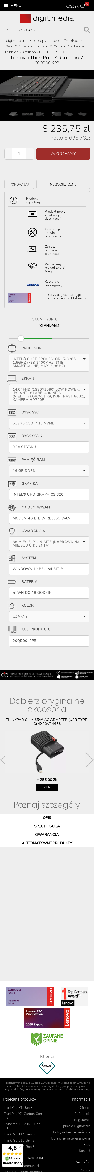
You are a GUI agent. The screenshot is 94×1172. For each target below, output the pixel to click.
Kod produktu (36, 629)
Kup (47, 787)
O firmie (84, 1107)
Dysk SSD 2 (32, 436)
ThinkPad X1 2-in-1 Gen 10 (22, 1126)
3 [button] (36, 1080)
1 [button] (23, 1080)
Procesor (32, 348)
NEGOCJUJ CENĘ (63, 184)
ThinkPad (71, 40)
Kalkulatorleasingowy (54, 283)
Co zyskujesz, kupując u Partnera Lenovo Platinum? (66, 296)
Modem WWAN (36, 507)
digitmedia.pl (16, 40)
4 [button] (43, 1080)
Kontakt (84, 1150)
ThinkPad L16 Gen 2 (19, 1140)
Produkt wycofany (33, 200)
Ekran (28, 378)
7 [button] (64, 1080)
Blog (86, 1144)
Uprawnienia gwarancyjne (70, 1138)
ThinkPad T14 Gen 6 (19, 1134)
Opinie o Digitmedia (75, 1126)
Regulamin (82, 1120)
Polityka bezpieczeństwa (71, 1132)
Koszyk (77, 5)
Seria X (11, 46)
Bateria (30, 581)
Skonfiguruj (45, 318)
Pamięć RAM (33, 459)
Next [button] (89, 760)
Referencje (82, 1114)
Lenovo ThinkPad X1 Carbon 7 (45, 46)
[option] (47, 754)
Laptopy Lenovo (46, 40)
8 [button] (71, 1080)
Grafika (30, 483)
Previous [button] (4, 760)
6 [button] (57, 1080)
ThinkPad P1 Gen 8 (18, 1107)
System (29, 558)
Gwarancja (33, 531)
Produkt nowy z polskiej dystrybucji (55, 215)
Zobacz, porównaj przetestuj (52, 250)
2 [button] (30, 1080)
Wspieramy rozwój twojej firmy (55, 267)
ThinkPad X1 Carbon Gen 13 (23, 1116)
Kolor (28, 605)
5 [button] (50, 1080)
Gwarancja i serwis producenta (54, 232)
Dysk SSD (30, 412)
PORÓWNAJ (19, 184)
